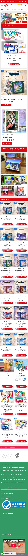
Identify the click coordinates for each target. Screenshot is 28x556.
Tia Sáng (10, 55)
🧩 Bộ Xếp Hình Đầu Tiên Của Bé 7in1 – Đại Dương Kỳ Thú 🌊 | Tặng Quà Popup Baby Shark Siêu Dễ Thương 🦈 (21, 378)
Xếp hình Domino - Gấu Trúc (7, 435)
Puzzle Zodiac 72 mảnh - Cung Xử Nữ (7, 298)
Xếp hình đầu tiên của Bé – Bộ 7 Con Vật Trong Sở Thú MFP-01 (7, 408)
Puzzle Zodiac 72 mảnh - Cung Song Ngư (7, 219)
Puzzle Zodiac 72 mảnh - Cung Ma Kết (7, 245)
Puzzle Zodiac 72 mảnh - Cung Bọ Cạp (7, 271)
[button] (10, 173)
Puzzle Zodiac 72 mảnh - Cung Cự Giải (12, 137)
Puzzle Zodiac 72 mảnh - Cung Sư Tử (21, 298)
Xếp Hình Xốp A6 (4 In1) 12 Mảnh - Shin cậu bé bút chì (21, 435)
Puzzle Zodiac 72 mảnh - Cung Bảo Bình (21, 219)
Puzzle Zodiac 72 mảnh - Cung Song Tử (21, 324)
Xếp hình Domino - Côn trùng (13, 58)
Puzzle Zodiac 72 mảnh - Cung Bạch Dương (21, 350)
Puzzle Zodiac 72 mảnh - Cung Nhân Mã (21, 245)
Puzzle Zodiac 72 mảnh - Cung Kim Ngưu (7, 350)
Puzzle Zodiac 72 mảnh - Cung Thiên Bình (12, 99)
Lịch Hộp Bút (7, 375)
